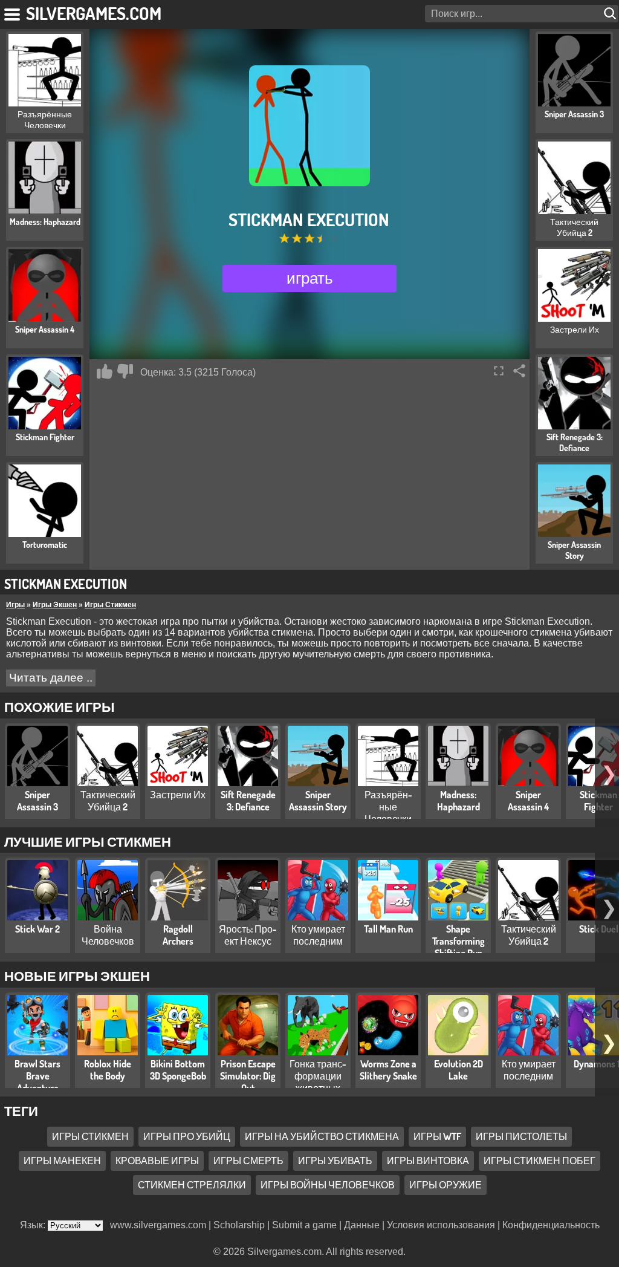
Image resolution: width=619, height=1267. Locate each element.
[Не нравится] (125, 371)
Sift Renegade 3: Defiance (248, 801)
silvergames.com (93, 13)
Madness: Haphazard (458, 801)
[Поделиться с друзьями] (519, 371)
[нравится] (104, 371)
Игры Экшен (55, 605)
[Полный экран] (499, 371)
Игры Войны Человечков (328, 1185)
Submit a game (304, 1225)
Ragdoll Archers (178, 935)
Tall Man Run (388, 929)
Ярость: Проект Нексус (248, 935)
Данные (362, 1225)
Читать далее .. (50, 677)
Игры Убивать (335, 1161)
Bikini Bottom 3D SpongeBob (178, 1070)
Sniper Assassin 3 (37, 801)
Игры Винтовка (428, 1161)
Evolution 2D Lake (458, 1070)
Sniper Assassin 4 (528, 801)
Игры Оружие (445, 1185)
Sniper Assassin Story (318, 801)
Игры (15, 605)
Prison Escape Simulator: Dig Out (248, 1076)
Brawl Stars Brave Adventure (37, 1076)
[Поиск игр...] (611, 13)
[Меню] (13, 12)
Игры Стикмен (110, 605)
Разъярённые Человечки (388, 807)
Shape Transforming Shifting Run (458, 941)
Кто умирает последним (318, 935)
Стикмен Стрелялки (192, 1185)
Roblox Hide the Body (107, 1070)
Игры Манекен (62, 1161)
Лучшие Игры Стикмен (87, 841)
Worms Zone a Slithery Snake (388, 1070)
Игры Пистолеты (521, 1136)
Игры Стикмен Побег (539, 1161)
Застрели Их (178, 795)
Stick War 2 (37, 929)
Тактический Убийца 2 (107, 801)
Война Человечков (108, 935)
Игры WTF (437, 1136)
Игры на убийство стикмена (322, 1136)
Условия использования (441, 1225)
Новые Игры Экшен (77, 975)
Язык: (34, 1225)
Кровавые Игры (157, 1161)
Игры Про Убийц (186, 1136)
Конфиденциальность (551, 1225)
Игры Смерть (248, 1161)
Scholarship (239, 1225)
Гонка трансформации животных (318, 1076)
